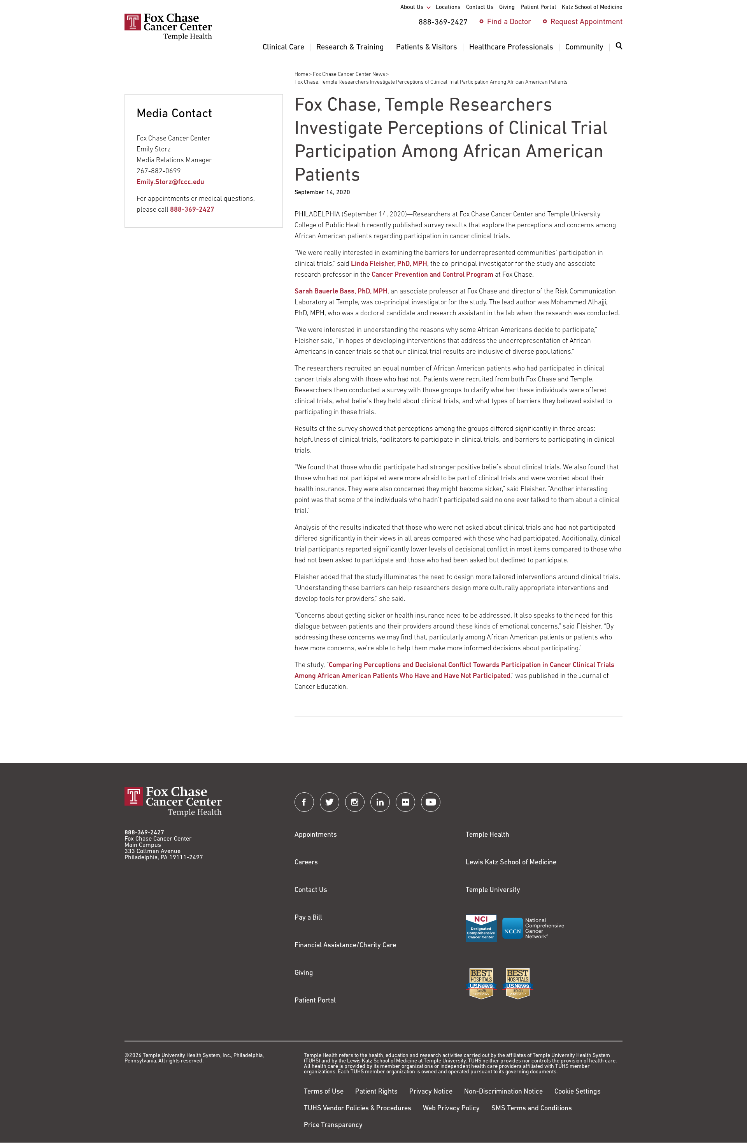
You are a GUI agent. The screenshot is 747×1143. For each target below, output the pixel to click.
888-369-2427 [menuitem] (443, 22)
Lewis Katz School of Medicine (511, 862)
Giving (304, 973)
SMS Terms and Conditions (531, 1108)
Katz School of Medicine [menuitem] (592, 8)
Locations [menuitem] (448, 8)
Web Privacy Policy (451, 1108)
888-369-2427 (192, 210)
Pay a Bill (308, 918)
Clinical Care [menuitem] (283, 47)
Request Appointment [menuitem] (586, 22)
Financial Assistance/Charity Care (345, 945)
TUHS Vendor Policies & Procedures (357, 1108)
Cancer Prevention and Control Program (432, 275)
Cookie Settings (577, 1092)
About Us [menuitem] (411, 8)
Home (301, 74)
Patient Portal (315, 1000)
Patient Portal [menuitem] (538, 8)
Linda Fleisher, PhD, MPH (389, 264)
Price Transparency (333, 1125)
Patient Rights (376, 1092)
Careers (306, 862)
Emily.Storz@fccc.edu (170, 182)
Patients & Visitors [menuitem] (426, 47)
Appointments (316, 835)
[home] (168, 39)
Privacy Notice (430, 1092)
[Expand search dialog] (618, 47)
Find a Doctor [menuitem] (509, 22)
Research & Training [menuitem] (350, 47)
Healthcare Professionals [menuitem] (511, 47)
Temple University (493, 890)
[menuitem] (618, 50)
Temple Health (487, 835)
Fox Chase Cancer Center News (349, 74)
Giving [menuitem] (507, 8)
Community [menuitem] (584, 47)
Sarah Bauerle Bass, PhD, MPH (341, 291)
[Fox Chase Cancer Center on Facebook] (304, 802)
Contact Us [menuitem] (479, 8)
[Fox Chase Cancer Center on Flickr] (405, 802)
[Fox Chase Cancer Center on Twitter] (329, 802)
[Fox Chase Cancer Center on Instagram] (355, 802)
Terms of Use (324, 1092)
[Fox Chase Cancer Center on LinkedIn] (380, 802)
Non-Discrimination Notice (503, 1092)
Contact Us (311, 890)
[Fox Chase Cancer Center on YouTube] (430, 802)
